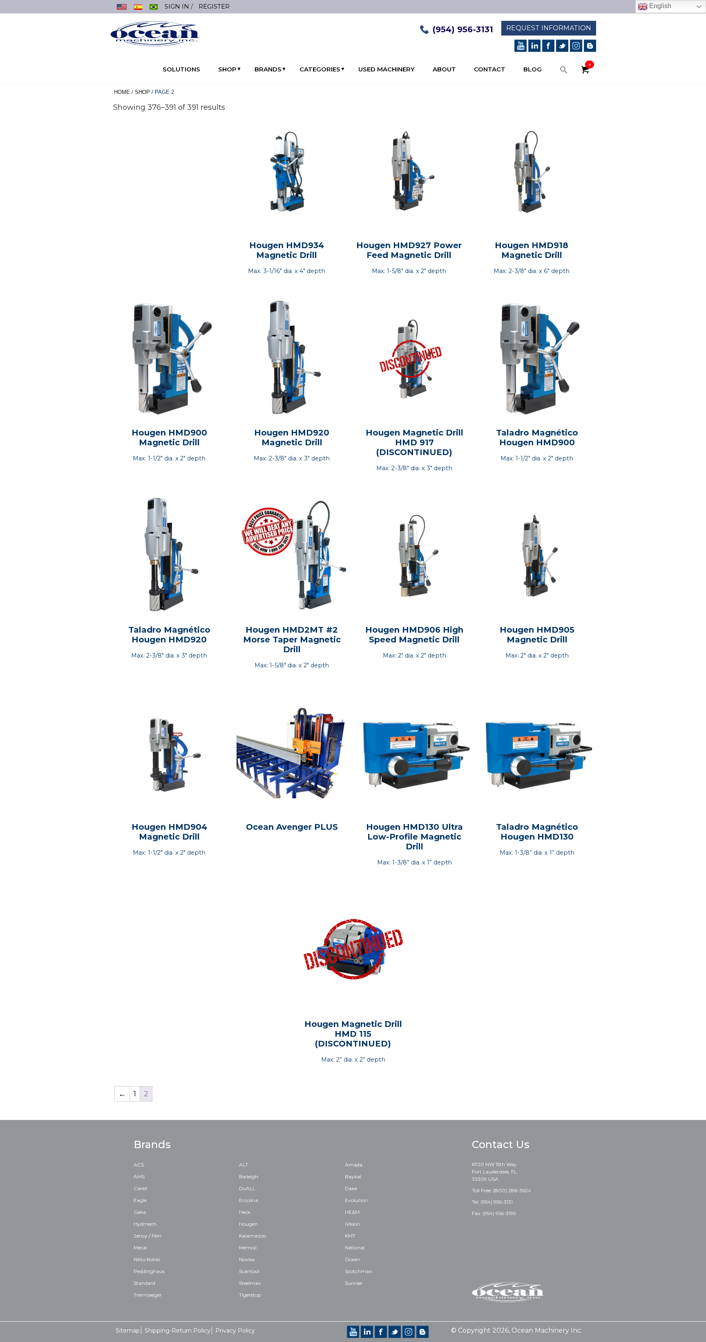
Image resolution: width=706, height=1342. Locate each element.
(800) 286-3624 (512, 1190)
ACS (139, 1165)
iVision (352, 1224)
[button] (564, 72)
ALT (243, 1165)
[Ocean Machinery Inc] (155, 33)
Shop (227, 69)
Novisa (247, 1259)
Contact (489, 69)
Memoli (248, 1247)
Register (214, 6)
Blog (532, 69)
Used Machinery (386, 69)
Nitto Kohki (147, 1259)
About (444, 69)
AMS (139, 1176)
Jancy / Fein (147, 1236)
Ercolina (248, 1200)
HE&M (352, 1212)
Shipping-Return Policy (177, 1330)
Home (122, 92)
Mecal (140, 1247)
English (659, 5)
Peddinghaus (149, 1271)
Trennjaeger (148, 1295)
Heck (244, 1212)
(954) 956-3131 (463, 29)
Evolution (356, 1200)
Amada (353, 1165)
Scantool (249, 1271)
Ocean (352, 1259)
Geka (140, 1212)
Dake (351, 1188)
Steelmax (250, 1283)
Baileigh (248, 1176)
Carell (140, 1188)
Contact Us (501, 1144)
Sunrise (353, 1283)
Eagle (140, 1200)
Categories (319, 69)
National (355, 1247)
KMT (350, 1236)
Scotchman (358, 1271)
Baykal (353, 1176)
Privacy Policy (235, 1330)
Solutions (181, 69)
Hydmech (145, 1224)
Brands (268, 69)
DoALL (247, 1188)
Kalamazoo (252, 1236)
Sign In (177, 6)
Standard (144, 1283)
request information (548, 28)
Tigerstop (250, 1295)
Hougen (248, 1224)
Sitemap (128, 1330)
